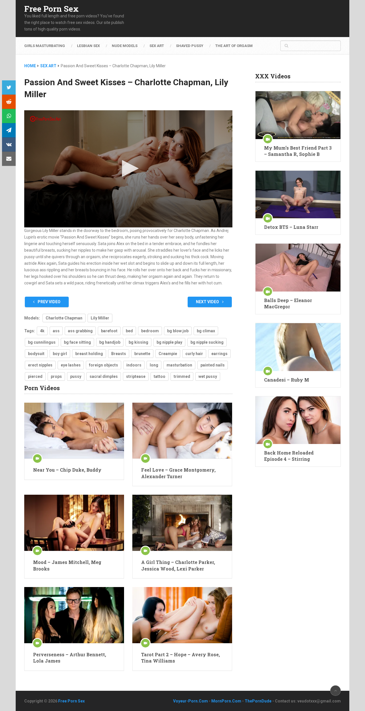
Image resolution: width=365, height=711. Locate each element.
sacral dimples (104, 376)
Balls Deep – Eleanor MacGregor (288, 303)
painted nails (212, 365)
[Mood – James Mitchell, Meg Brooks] (74, 523)
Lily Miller (100, 318)
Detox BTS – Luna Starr (291, 227)
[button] (128, 168)
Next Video (208, 302)
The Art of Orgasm (234, 46)
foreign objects (103, 365)
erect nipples (40, 365)
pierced (35, 376)
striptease (135, 376)
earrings (219, 353)
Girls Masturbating (44, 46)
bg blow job (177, 331)
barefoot (109, 331)
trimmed (182, 376)
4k (42, 331)
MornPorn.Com (226, 701)
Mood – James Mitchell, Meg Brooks (67, 565)
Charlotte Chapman (64, 318)
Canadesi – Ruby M (286, 380)
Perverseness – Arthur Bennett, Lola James (69, 657)
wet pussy (207, 376)
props (56, 376)
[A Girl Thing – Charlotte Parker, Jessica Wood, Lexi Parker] (182, 523)
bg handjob (109, 342)
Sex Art (156, 46)
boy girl (60, 353)
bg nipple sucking (207, 342)
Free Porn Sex (51, 9)
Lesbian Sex (88, 46)
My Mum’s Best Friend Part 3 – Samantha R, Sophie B (298, 151)
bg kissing (138, 342)
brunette (142, 353)
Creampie (168, 353)
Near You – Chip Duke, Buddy (67, 470)
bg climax (206, 331)
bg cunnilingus (42, 342)
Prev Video (48, 302)
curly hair (194, 353)
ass (56, 331)
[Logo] (45, 119)
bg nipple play (169, 342)
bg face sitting (77, 342)
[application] (128, 168)
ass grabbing (80, 331)
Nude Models (124, 46)
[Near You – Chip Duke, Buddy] (74, 431)
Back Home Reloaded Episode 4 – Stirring (289, 456)
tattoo (159, 376)
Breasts (118, 353)
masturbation (179, 365)
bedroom (150, 331)
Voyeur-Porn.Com (190, 701)
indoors (133, 365)
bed (129, 331)
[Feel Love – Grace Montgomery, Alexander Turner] (182, 431)
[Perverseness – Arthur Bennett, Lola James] (74, 615)
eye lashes (71, 365)
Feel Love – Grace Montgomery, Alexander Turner (178, 473)
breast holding (89, 353)
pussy (75, 376)
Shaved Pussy (189, 46)
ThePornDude (258, 701)
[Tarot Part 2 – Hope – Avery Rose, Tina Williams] (182, 615)
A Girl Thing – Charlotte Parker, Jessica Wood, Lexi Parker (178, 565)
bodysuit (36, 353)
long (154, 365)
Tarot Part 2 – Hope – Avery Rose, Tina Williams (180, 657)
